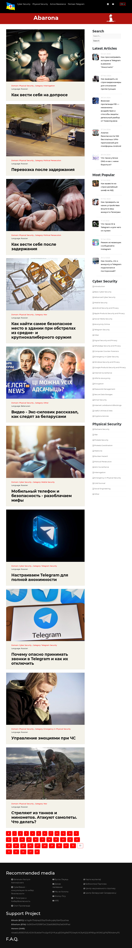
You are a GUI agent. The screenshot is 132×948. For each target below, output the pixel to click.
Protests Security (101, 440)
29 (52, 845)
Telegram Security (102, 330)
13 (15, 839)
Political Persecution (103, 462)
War (96, 435)
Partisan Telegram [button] (76, 4)
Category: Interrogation (45, 86)
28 (45, 845)
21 (70, 839)
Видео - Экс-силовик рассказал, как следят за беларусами (44, 414)
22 (77, 839)
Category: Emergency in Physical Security (53, 729)
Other (96, 494)
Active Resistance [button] (58, 4)
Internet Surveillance (103, 373)
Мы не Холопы (61, 891)
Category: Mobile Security (44, 482)
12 (9, 839)
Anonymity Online (102, 324)
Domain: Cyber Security (21, 482)
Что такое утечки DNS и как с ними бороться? (109, 161)
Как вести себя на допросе (39, 95)
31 (66, 845)
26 (30, 845)
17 (42, 839)
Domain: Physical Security (22, 86)
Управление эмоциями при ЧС (43, 738)
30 (59, 845)
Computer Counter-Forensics (106, 351)
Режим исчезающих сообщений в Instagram (111, 245)
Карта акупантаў (93, 879)
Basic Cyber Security (102, 292)
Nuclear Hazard (101, 456)
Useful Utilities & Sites (103, 411)
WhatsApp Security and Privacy (107, 346)
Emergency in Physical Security (107, 478)
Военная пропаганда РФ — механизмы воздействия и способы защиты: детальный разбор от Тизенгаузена (110, 111)
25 (23, 845)
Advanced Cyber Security (104, 297)
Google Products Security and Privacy (110, 367)
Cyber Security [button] (23, 4)
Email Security (100, 400)
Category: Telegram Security (45, 566)
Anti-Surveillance (101, 467)
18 (49, 839)
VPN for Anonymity (102, 378)
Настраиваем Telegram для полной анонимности (39, 577)
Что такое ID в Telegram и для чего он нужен (111, 227)
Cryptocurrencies (101, 416)
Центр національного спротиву (100, 888)
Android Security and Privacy (106, 308)
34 (9, 852)
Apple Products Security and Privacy (109, 313)
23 (9, 845)
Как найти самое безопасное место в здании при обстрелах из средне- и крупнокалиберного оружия (43, 330)
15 (29, 839)
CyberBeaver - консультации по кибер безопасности (22, 890)
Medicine (98, 451)
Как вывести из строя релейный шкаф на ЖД (109, 186)
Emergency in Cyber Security (106, 357)
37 (30, 852)
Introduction (99, 286)
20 (63, 839)
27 (37, 845)
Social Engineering (102, 489)
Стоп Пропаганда (21, 906)
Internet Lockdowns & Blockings (107, 405)
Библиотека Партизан (96, 884)
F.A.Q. (12, 939)
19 (56, 839)
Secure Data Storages (103, 394)
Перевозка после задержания (43, 169)
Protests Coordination (103, 445)
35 (16, 852)
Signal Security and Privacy (105, 340)
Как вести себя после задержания (33, 246)
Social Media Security (103, 319)
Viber (96, 335)
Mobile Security (100, 303)
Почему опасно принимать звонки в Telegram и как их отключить (39, 659)
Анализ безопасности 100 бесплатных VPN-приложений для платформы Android (111, 139)
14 (22, 839)
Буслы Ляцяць (61, 879)
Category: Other (41, 403)
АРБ (56, 901)
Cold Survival (99, 483)
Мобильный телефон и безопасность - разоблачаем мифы (41, 495)
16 (36, 839)
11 (76, 833)
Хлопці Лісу (60, 896)
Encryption (99, 384)
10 (70, 833)
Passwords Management (104, 389)
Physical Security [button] (40, 4)
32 (73, 845)
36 (23, 852)
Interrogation (100, 472)
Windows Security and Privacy (107, 362)
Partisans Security (101, 429)
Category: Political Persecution (48, 160)
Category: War (41, 315)
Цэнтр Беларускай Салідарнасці (100, 893)
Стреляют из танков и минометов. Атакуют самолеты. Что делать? (44, 817)
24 (16, 845)
